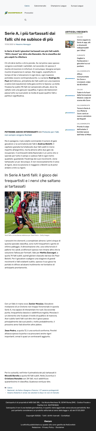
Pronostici (29, 13)
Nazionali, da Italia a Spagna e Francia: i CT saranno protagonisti (33, 390)
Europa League (77, 6)
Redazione (36, 427)
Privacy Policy (48, 427)
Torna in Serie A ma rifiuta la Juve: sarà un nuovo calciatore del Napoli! (84, 113)
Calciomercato (40, 6)
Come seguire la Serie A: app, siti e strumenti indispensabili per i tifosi (83, 45)
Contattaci (65, 416)
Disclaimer (60, 427)
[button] (25, 19)
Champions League (58, 6)
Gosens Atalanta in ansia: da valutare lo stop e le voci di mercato (33, 393)
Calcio (27, 6)
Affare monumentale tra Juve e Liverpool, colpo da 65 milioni (83, 79)
